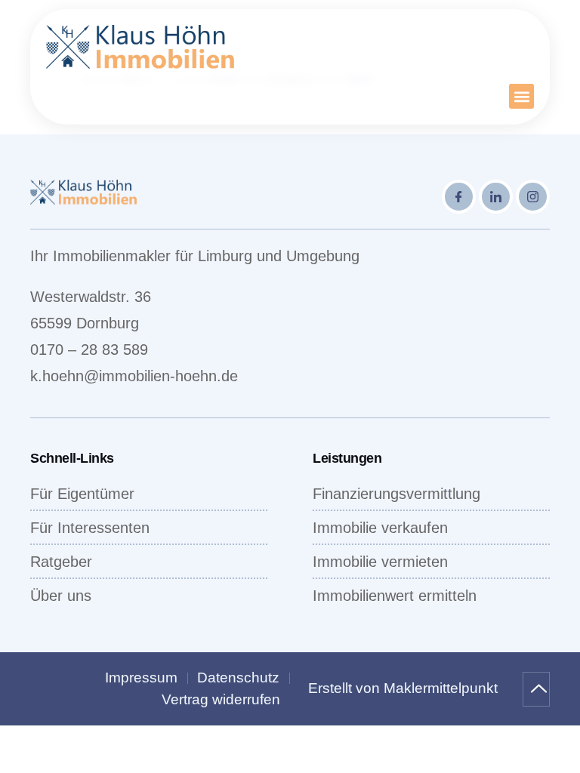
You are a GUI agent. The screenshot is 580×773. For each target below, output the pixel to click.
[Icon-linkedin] (496, 197)
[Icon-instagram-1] (533, 197)
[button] (521, 96)
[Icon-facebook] (459, 197)
